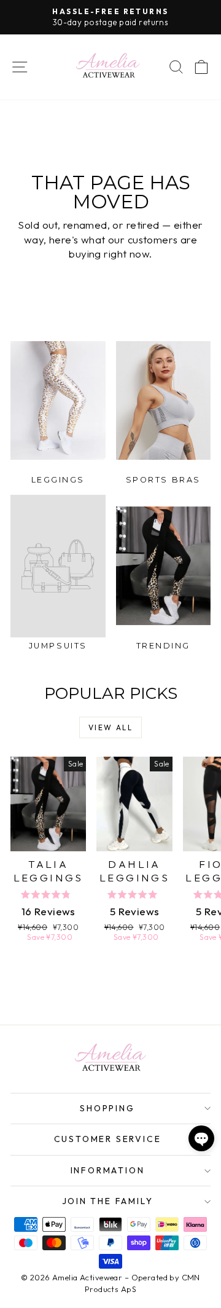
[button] (201, 1138)
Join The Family (107, 1201)
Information (108, 1170)
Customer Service (107, 1138)
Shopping (107, 1108)
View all (110, 727)
